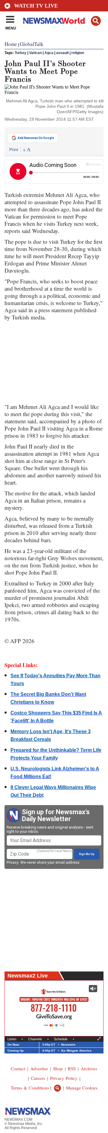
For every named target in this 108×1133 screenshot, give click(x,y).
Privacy (13, 862)
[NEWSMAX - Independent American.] (54, 20)
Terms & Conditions (30, 1088)
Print (13, 149)
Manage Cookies (82, 1088)
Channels (35, 1039)
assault (62, 53)
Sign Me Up (86, 854)
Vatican (35, 53)
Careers (38, 1078)
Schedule (61, 1039)
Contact (18, 1068)
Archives (89, 1068)
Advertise (39, 1068)
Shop (58, 1068)
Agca (48, 53)
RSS (72, 1068)
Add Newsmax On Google (36, 138)
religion (77, 53)
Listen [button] (12, 1039)
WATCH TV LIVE (36, 6)
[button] (96, 21)
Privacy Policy (63, 1078)
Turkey (20, 53)
